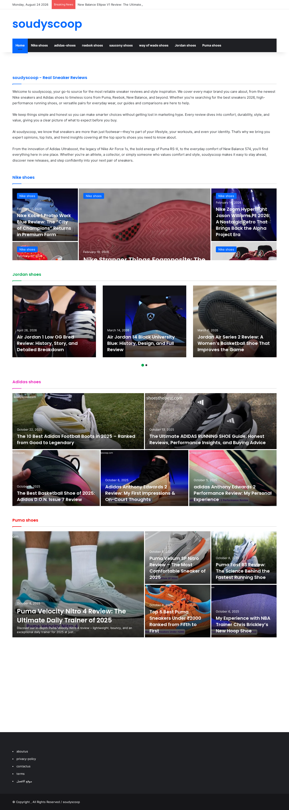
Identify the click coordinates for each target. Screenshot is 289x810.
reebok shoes (92, 45)
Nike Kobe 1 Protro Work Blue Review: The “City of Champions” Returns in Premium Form (44, 225)
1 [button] (142, 365)
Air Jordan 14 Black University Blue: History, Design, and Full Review (141, 343)
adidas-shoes (65, 45)
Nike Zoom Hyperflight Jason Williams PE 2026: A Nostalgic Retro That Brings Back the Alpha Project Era (243, 222)
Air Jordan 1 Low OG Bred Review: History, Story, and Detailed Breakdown (47, 343)
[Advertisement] (144, 689)
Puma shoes (211, 45)
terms (20, 773)
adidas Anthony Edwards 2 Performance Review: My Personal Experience (233, 493)
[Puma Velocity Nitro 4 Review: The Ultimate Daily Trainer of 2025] (78, 584)
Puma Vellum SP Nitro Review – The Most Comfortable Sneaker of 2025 (177, 567)
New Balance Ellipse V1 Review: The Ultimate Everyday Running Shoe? (127, 4)
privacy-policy (26, 759)
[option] (144, 241)
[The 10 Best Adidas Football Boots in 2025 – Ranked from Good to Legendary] (78, 421)
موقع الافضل (24, 781)
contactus (23, 766)
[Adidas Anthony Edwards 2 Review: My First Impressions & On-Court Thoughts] (144, 478)
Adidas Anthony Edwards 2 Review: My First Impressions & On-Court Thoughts (140, 493)
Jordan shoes (185, 45)
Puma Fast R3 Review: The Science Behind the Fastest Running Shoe (243, 571)
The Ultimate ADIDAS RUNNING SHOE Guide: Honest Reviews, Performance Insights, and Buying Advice (207, 439)
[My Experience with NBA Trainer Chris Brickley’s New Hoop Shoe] (244, 611)
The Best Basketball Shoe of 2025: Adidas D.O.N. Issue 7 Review (56, 496)
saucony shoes (121, 45)
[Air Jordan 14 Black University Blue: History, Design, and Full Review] (144, 321)
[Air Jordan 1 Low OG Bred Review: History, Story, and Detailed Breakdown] (54, 321)
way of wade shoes (153, 45)
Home (20, 45)
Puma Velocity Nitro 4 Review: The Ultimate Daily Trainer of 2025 (71, 615)
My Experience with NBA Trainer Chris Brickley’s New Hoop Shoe (243, 624)
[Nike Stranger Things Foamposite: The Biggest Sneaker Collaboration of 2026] (144, 241)
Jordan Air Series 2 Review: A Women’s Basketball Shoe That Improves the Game (234, 343)
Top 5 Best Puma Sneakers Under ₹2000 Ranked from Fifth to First (175, 621)
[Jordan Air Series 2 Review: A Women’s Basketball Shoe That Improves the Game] (235, 321)
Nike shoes (39, 45)
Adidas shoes (26, 382)
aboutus (22, 751)
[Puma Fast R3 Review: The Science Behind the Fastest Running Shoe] (244, 557)
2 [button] (146, 365)
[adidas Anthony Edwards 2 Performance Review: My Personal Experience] (233, 478)
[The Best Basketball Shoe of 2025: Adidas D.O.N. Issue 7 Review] (56, 478)
